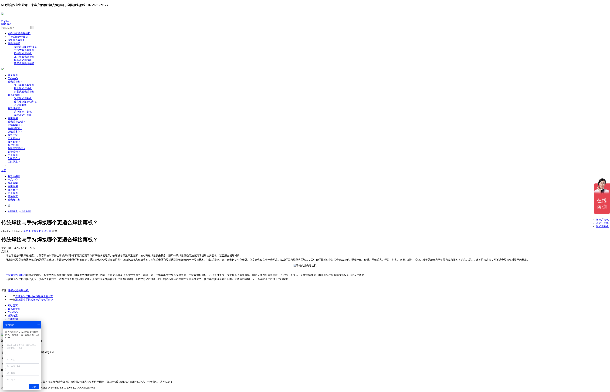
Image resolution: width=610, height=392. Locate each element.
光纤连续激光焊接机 (19, 33)
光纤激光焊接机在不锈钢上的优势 (34, 296)
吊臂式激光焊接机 (24, 63)
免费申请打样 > (16, 148)
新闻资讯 (13, 211)
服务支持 (13, 135)
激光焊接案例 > (16, 121)
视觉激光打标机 (23, 115)
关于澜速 (13, 155)
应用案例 (13, 118)
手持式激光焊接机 (18, 36)
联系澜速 (13, 75)
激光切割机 (20, 105)
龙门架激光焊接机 (24, 56)
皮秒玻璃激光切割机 (25, 101)
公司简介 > (14, 158)
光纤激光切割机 (23, 98)
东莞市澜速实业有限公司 (37, 231)
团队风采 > (14, 161)
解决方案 (13, 183)
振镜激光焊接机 (16, 40)
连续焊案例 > (15, 125)
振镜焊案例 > (15, 131)
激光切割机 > (15, 95)
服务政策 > (14, 141)
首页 (3, 170)
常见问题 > (14, 138)
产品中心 (13, 78)
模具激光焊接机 (23, 60)
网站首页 (13, 305)
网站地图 (6, 24)
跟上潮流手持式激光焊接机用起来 (34, 299)
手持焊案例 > (15, 128)
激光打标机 (14, 199)
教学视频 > (14, 151)
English (5, 21)
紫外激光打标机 (23, 111)
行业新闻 (25, 211)
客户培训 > (14, 145)
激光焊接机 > (15, 81)
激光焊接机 (14, 43)
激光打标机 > (15, 108)
